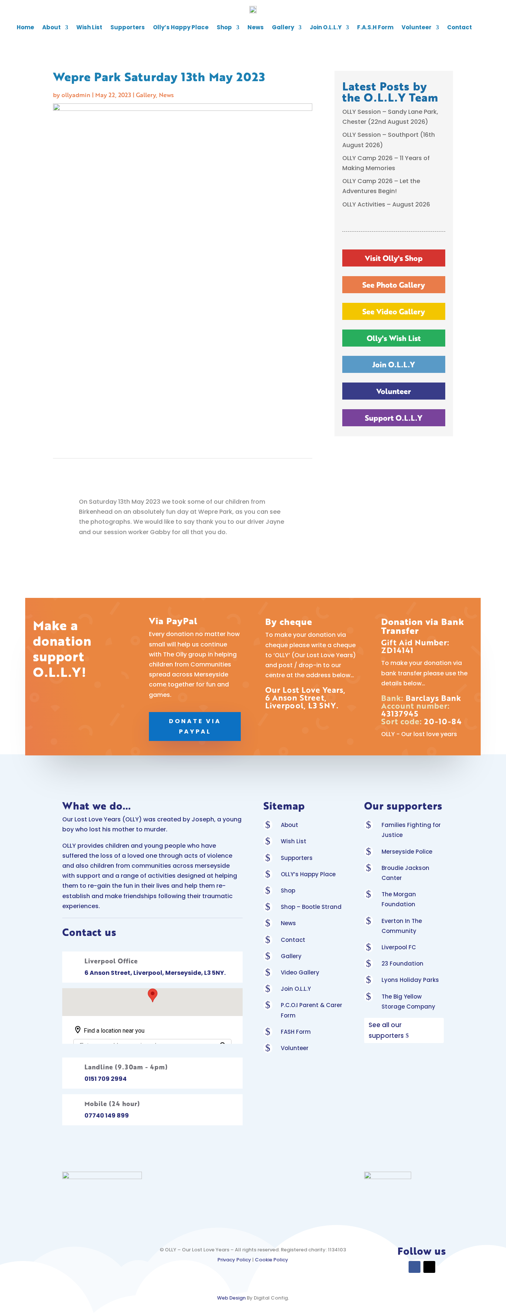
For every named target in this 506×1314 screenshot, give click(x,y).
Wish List (89, 27)
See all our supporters (386, 1030)
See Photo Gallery (393, 284)
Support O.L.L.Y (393, 417)
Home (25, 27)
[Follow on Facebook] (414, 1267)
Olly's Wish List (394, 338)
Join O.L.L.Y (326, 27)
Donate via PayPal (195, 726)
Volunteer (417, 27)
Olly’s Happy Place (181, 27)
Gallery (283, 27)
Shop (224, 27)
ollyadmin (75, 94)
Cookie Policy (271, 1259)
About (51, 27)
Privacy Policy (234, 1259)
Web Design (231, 1297)
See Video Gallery (393, 311)
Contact (459, 27)
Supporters (127, 27)
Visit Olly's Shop (394, 258)
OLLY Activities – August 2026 (386, 204)
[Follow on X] (429, 1267)
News (255, 27)
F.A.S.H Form (375, 27)
